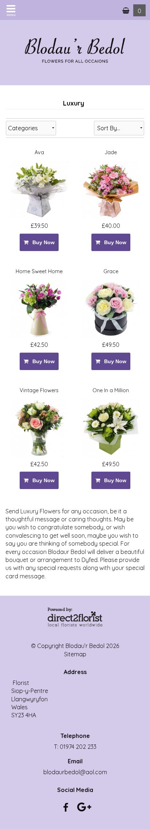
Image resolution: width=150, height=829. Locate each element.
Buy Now (42, 242)
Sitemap (75, 654)
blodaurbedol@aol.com (75, 772)
